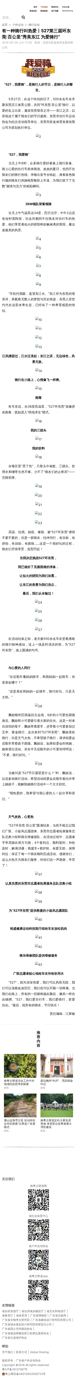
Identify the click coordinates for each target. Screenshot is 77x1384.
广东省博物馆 (38, 1315)
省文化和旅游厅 (56, 1311)
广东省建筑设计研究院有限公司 (52, 1319)
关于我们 (7, 1352)
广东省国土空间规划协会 (17, 1328)
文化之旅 (65, 7)
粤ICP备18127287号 (14, 1369)
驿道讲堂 (33, 11)
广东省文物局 (58, 1315)
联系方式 (21, 1352)
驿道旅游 (44, 11)
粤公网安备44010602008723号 (25, 1373)
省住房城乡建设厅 (33, 1311)
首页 (35, 7)
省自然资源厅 (10, 1311)
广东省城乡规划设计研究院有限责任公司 (27, 1324)
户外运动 (44, 7)
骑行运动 (33, 24)
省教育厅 (7, 1315)
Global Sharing (67, 11)
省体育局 (21, 1315)
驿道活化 (54, 7)
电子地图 (54, 11)
